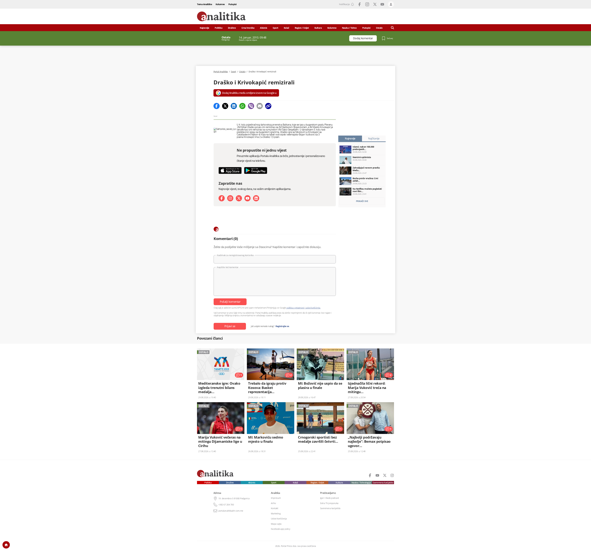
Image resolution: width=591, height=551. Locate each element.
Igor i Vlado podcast (329, 498)
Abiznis (263, 27)
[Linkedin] (234, 106)
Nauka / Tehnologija (361, 482)
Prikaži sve (362, 201)
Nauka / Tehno (349, 27)
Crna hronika (247, 27)
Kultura (318, 27)
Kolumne (220, 4)
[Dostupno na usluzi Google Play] (255, 170)
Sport (275, 27)
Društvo (232, 27)
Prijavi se (229, 326)
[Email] (260, 106)
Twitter (375, 4)
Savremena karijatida (383, 482)
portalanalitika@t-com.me (230, 510)
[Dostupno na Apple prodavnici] (230, 170)
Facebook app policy (280, 529)
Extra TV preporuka (329, 503)
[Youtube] (247, 198)
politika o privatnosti (295, 307)
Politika (218, 27)
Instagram (367, 4)
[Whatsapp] (242, 106)
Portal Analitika (220, 71)
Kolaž (286, 27)
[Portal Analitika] (221, 16)
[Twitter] (225, 106)
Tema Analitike (204, 4)
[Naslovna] (6, 545)
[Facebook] (216, 106)
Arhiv (273, 503)
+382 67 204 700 (226, 504)
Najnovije (204, 27)
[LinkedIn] (256, 198)
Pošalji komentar (230, 301)
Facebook (359, 4)
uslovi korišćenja (313, 307)
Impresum (276, 498)
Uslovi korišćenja (279, 518)
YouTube (382, 4)
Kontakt (274, 508)
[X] (239, 198)
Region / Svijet (302, 27)
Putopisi (232, 4)
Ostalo (242, 71)
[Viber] (251, 106)
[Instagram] (230, 198)
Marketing (276, 513)
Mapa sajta (276, 524)
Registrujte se (282, 326)
